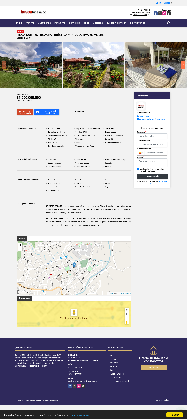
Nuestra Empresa (116, 23)
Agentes (98, 23)
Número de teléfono (144, 149)
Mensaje (140, 157)
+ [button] (20, 245)
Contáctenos (137, 23)
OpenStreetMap (125, 293)
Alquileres (44, 23)
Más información (80, 415)
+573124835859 (143, 12)
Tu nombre (141, 132)
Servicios (74, 23)
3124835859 (144, 116)
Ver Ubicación (67, 318)
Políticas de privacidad (119, 381)
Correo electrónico (144, 140)
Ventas (30, 23)
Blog (87, 23)
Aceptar (175, 414)
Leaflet (110, 293)
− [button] (20, 249)
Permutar (60, 23)
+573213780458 (140, 15)
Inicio (19, 23)
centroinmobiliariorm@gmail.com (152, 119)
